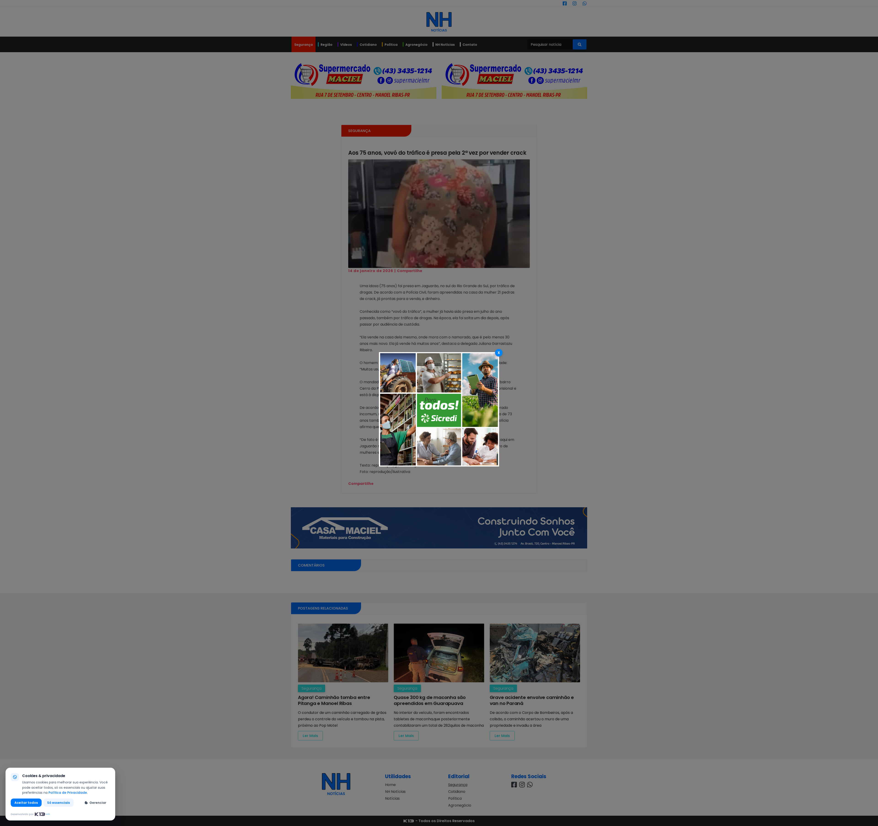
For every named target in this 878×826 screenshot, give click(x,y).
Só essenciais (58, 802)
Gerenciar (97, 802)
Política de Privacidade (67, 792)
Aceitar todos (26, 802)
